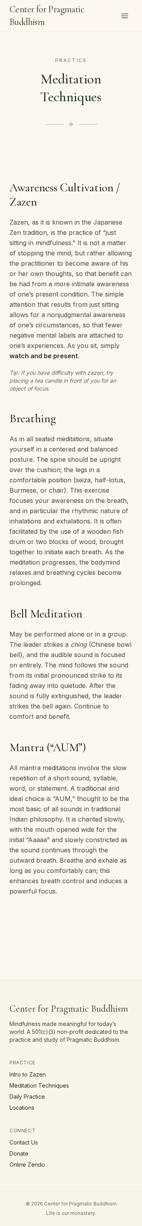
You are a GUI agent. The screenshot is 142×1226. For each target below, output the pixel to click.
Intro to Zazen (27, 1074)
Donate (18, 1153)
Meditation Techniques (39, 1085)
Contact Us (23, 1142)
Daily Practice (27, 1096)
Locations (21, 1107)
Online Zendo (27, 1164)
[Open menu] (125, 16)
